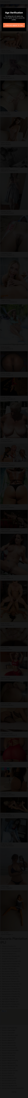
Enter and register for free (14, 25)
